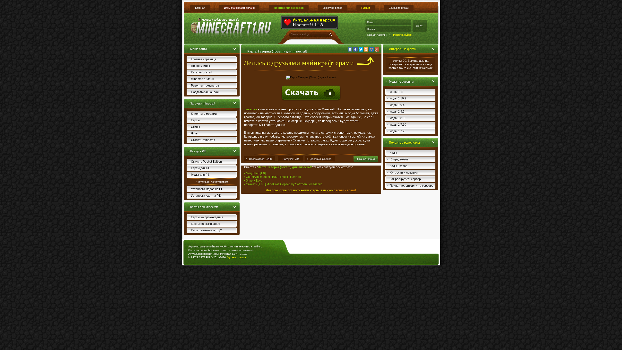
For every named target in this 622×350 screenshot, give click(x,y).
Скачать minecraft (203, 140)
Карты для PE (200, 168)
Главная (200, 7)
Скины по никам (399, 7)
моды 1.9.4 (397, 105)
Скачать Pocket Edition (206, 161)
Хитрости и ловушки (404, 172)
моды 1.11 (397, 92)
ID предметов (399, 159)
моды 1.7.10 (398, 124)
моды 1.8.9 (397, 118)
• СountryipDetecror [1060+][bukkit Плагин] (272, 177)
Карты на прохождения (207, 217)
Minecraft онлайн (202, 79)
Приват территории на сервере (411, 185)
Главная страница (203, 59)
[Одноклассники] (366, 49)
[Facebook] (355, 49)
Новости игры (200, 66)
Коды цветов (398, 166)
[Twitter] (361, 49)
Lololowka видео (332, 7)
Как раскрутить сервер (405, 179)
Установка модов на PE (207, 189)
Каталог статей (201, 72)
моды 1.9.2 (397, 111)
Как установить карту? (206, 230)
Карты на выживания (205, 224)
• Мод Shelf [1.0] (255, 173)
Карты (195, 120)
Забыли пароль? (377, 34)
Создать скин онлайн (205, 92)
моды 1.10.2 (398, 98)
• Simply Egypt (253, 180)
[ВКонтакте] (350, 49)
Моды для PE (200, 174)
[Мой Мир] (371, 49)
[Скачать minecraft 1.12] (309, 28)
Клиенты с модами (204, 113)
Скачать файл (366, 159)
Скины (195, 127)
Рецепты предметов (205, 85)
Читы (194, 133)
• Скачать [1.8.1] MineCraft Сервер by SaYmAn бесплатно (283, 184)
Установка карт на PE (206, 195)
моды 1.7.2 (397, 131)
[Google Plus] (377, 49)
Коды (393, 153)
